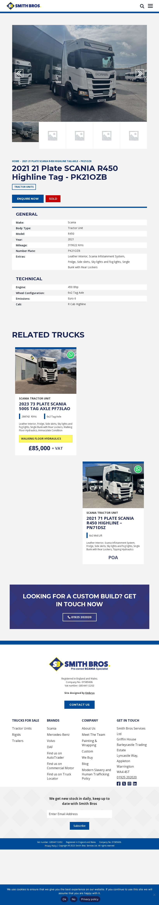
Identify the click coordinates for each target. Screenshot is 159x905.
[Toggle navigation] (150, 6)
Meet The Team (93, 734)
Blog (85, 764)
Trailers (17, 741)
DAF (50, 747)
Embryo (90, 693)
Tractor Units (22, 728)
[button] (140, 73)
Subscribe (79, 826)
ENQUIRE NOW (28, 198)
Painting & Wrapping (89, 743)
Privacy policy (89, 899)
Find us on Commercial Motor (60, 766)
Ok (64, 899)
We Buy (87, 757)
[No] (154, 895)
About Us (88, 728)
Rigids (16, 734)
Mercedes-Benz (58, 734)
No (74, 899)
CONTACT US (79, 704)
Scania (51, 728)
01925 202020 (81, 617)
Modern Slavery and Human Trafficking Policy (96, 774)
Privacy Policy (51, 845)
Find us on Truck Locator (59, 776)
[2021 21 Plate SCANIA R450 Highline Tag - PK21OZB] (79, 73)
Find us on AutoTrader (55, 755)
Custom (87, 751)
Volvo (51, 741)
